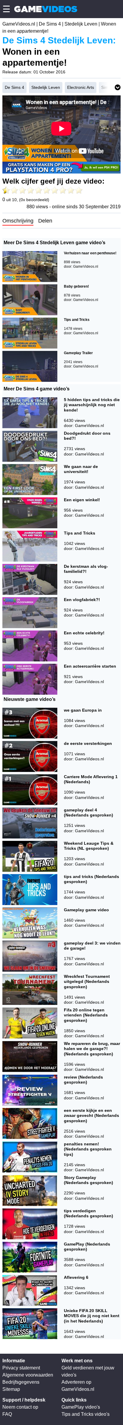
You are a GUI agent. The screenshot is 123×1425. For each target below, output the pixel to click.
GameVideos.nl (18, 23)
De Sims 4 (50, 23)
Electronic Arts (80, 87)
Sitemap (11, 1389)
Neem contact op (20, 1407)
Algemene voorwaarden (27, 1374)
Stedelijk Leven (80, 23)
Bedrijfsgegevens (20, 1382)
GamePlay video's (80, 1407)
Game (45, 9)
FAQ (7, 1414)
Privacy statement (21, 1367)
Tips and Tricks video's (85, 1414)
